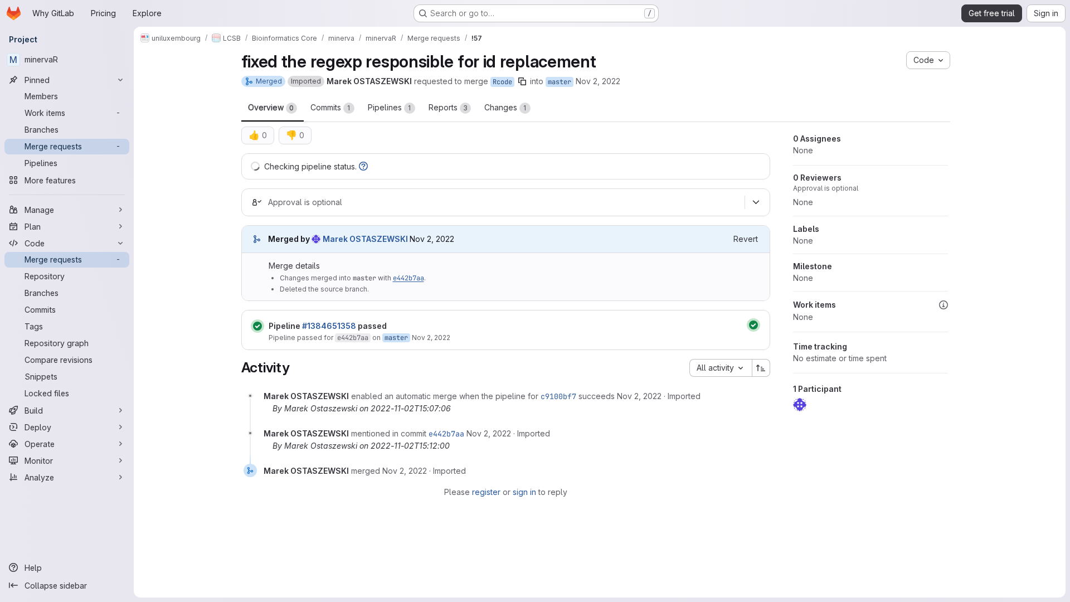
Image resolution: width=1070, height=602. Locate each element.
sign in (524, 492)
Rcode (502, 81)
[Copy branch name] (522, 81)
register (486, 492)
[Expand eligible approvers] (756, 202)
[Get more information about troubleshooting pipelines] (363, 166)
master (559, 81)
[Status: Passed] (257, 326)
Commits (330, 107)
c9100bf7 (558, 396)
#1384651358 (329, 326)
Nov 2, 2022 (598, 81)
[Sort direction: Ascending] (761, 368)
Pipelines (389, 107)
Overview (271, 107)
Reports (448, 107)
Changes (505, 107)
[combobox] (720, 368)
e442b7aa (408, 278)
